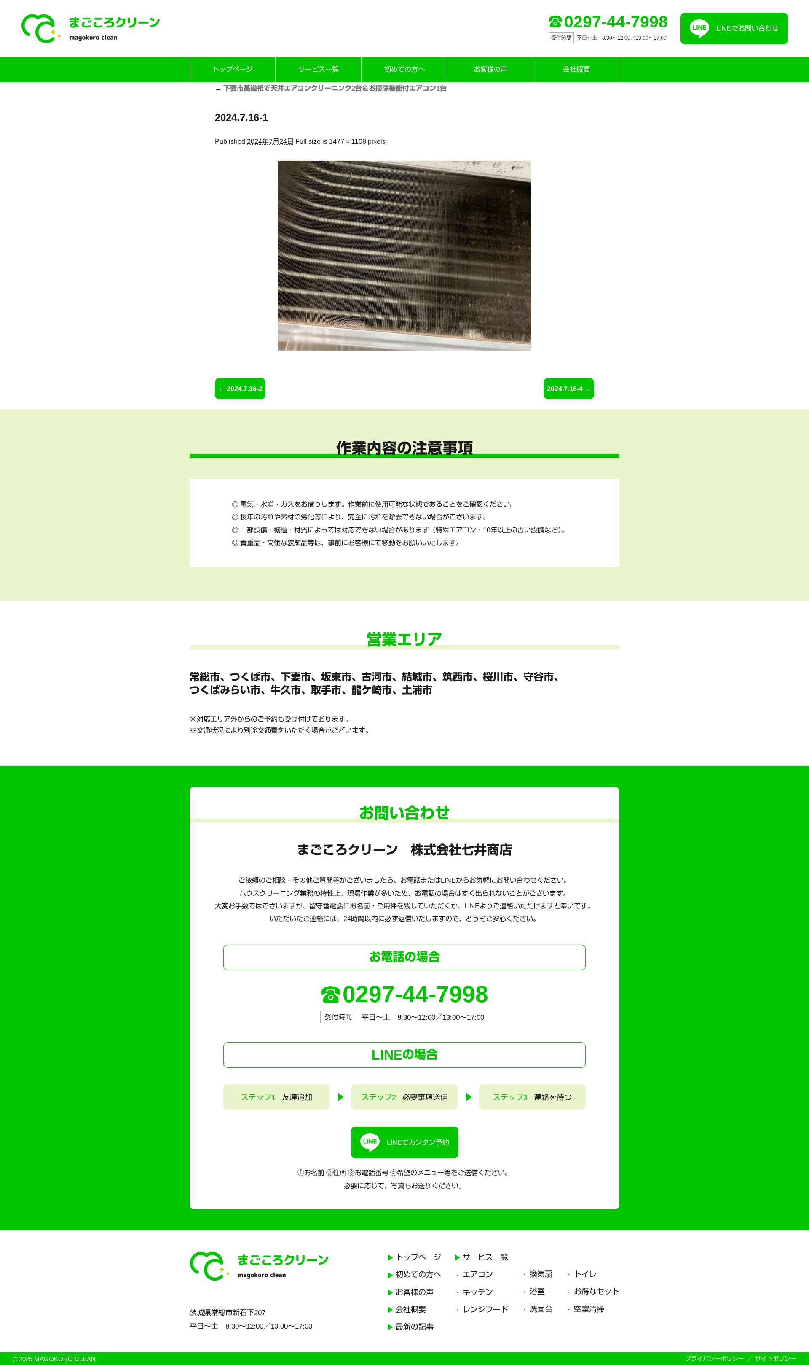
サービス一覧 (318, 69)
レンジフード (485, 1310)
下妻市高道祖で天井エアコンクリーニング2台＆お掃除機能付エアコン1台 (331, 88)
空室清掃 (589, 1309)
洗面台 (541, 1309)
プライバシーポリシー (714, 1358)
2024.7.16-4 (565, 388)
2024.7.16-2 (245, 388)
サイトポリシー (775, 1358)
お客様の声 (490, 69)
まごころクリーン (90, 28)
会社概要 (576, 69)
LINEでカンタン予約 (418, 1142)
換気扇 (541, 1274)
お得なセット (596, 1291)
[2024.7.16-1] (404, 256)
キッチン (478, 1292)
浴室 (537, 1291)
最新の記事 (415, 1327)
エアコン (478, 1274)
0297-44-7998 (616, 22)
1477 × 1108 (347, 141)
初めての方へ (404, 69)
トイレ (585, 1274)
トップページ (232, 69)
